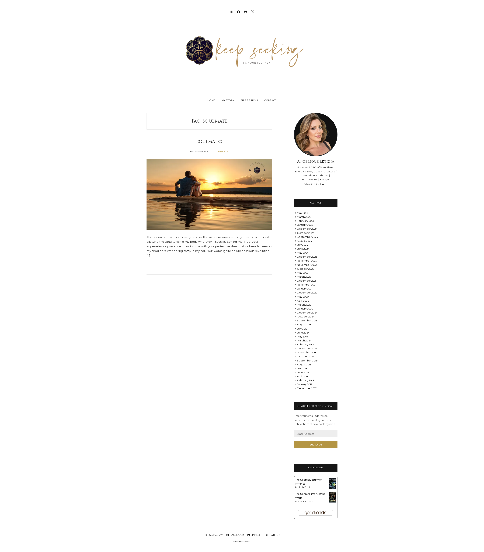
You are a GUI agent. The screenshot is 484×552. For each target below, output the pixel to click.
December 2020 (307, 292)
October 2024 (305, 232)
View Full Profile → (315, 184)
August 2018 (304, 364)
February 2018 (305, 380)
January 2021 (304, 288)
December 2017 (306, 388)
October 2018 (305, 356)
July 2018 (302, 368)
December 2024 (307, 228)
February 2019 (305, 344)
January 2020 (305, 308)
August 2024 (304, 240)
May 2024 (303, 252)
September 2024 (307, 236)
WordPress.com (241, 541)
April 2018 (303, 376)
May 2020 (303, 296)
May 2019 (302, 336)
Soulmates (209, 141)
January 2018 (305, 384)
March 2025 (304, 216)
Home (211, 100)
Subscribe (315, 444)
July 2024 (302, 244)
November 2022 (307, 264)
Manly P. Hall (304, 487)
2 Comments (220, 151)
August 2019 (304, 324)
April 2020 (303, 300)
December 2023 (307, 256)
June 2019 (303, 332)
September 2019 (307, 320)
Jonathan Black (305, 501)
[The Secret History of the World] (332, 501)
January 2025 (305, 224)
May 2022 (302, 272)
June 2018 (303, 372)
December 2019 (307, 312)
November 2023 (307, 260)
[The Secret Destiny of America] (332, 488)
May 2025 (302, 212)
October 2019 (305, 316)
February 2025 (305, 220)
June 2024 (303, 248)
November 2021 (306, 284)
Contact (270, 100)
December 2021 (306, 280)
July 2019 (302, 328)
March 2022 (304, 276)
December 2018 (307, 348)
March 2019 (304, 340)
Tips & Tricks (249, 100)
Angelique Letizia (315, 161)
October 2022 (305, 268)
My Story (228, 100)
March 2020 (304, 304)
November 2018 (306, 352)
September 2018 (307, 360)
